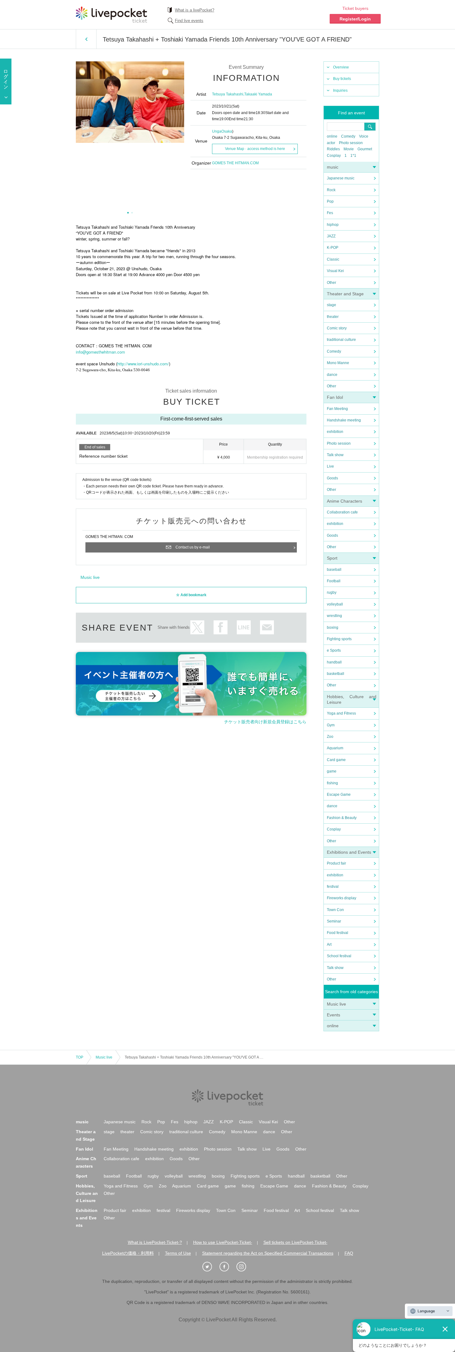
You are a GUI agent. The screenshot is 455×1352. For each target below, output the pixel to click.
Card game (336, 760)
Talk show (335, 455)
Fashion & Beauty (342, 818)
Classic (333, 259)
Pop (330, 201)
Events (333, 1014)
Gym (331, 725)
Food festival (337, 933)
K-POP (332, 247)
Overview (341, 67)
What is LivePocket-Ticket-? (155, 1242)
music (332, 167)
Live (330, 466)
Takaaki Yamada (258, 94)
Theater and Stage (345, 293)
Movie (349, 149)
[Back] (86, 39)
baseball (334, 569)
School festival (339, 956)
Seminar (334, 921)
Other (331, 282)
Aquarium (335, 748)
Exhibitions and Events (349, 852)
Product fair (336, 863)
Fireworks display (341, 898)
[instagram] (244, 1267)
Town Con (335, 910)
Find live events (189, 20)
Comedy (348, 136)
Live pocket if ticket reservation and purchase (111, 14)
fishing (332, 783)
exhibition (335, 431)
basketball (335, 674)
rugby (331, 592)
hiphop (333, 224)
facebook (221, 627)
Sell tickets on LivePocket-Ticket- (295, 1242)
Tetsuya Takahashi (227, 94)
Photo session (351, 143)
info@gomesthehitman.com (100, 352)
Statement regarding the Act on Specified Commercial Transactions (267, 1253)
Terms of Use (178, 1253)
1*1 (353, 155)
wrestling (334, 616)
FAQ (348, 1253)
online (332, 136)
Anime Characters (344, 501)
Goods (332, 478)
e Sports (334, 650)
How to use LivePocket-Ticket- (222, 1242)
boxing (332, 627)
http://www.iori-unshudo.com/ (143, 364)
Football (333, 581)
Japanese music (340, 178)
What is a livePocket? (194, 10)
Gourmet (365, 149)
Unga (216, 131)
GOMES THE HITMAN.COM (235, 163)
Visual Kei (335, 271)
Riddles (333, 149)
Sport (332, 558)
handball (334, 662)
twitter (197, 627)
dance (332, 374)
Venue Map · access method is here (255, 149)
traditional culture (341, 339)
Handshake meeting (344, 420)
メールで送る (267, 627)
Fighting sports (339, 639)
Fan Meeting (337, 409)
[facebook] (227, 1267)
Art (329, 944)
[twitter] (210, 1267)
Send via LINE (244, 627)
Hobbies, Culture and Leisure (87, 1193)
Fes (330, 213)
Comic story (337, 328)
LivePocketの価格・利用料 (128, 1253)
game (331, 771)
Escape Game (339, 794)
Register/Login (355, 18)
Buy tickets (342, 79)
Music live (336, 1004)
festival (333, 886)
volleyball (335, 604)
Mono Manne (338, 363)
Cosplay (334, 155)
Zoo (330, 736)
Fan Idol (335, 397)
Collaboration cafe (342, 512)
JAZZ (331, 236)
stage (331, 305)
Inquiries (340, 90)
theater (333, 317)
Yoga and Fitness (341, 713)
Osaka (226, 131)
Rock (331, 190)
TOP (79, 1057)
